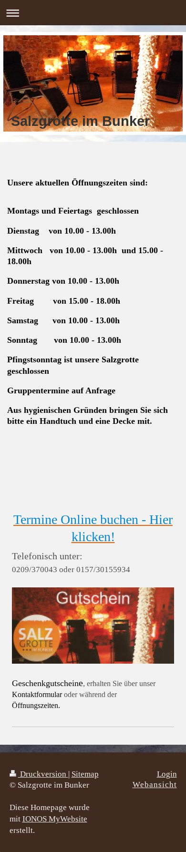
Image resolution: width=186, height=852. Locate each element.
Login (167, 774)
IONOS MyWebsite (54, 818)
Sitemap (85, 774)
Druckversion (43, 774)
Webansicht (155, 784)
